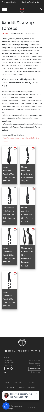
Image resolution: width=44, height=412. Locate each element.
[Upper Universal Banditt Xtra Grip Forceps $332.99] (29, 148)
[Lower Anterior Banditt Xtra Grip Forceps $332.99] (11, 148)
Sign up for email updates (23, 351)
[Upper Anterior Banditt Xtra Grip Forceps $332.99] (29, 188)
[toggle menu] (4, 9)
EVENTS (31, 383)
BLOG (7, 388)
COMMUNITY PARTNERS (18, 388)
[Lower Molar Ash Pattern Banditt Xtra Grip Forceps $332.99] (11, 188)
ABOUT (7, 383)
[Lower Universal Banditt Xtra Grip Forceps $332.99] (11, 229)
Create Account (34, 369)
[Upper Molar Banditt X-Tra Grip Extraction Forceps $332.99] (29, 229)
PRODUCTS (6, 34)
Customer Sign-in (9, 2)
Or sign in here (35, 372)
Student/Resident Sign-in (32, 2)
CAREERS (18, 383)
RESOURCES (32, 388)
